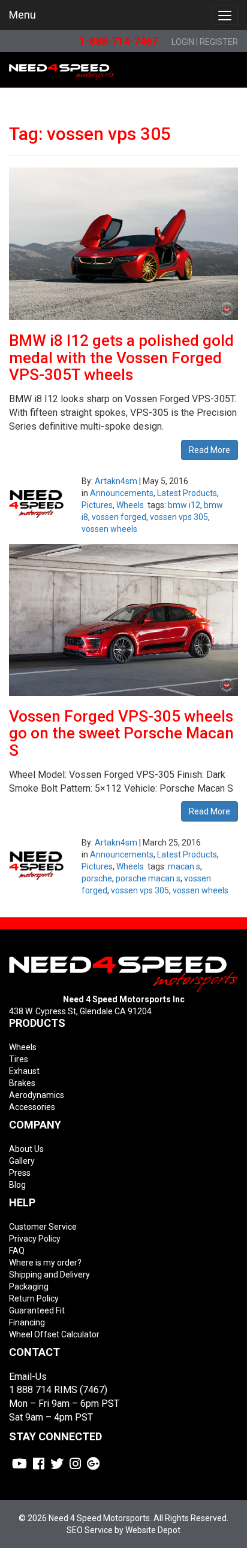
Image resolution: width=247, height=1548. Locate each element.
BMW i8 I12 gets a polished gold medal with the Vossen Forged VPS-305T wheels (121, 358)
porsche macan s (148, 878)
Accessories (32, 1107)
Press (20, 1173)
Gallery (22, 1161)
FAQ (17, 1250)
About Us (26, 1149)
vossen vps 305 (179, 517)
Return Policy (34, 1298)
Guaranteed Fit (37, 1310)
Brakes (22, 1083)
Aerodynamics (36, 1095)
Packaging (29, 1286)
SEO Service (90, 1530)
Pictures (97, 505)
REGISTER (219, 42)
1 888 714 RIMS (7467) (58, 1389)
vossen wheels (109, 529)
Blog (17, 1185)
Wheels (130, 505)
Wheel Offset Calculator (54, 1334)
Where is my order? (45, 1262)
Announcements (121, 493)
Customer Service (43, 1226)
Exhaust (24, 1071)
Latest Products (187, 493)
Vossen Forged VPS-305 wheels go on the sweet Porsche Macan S (121, 733)
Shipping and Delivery (49, 1274)
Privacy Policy (35, 1238)
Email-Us (28, 1376)
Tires (18, 1059)
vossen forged (119, 517)
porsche (97, 878)
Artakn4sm (116, 481)
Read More (209, 450)
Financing (27, 1322)
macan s (184, 866)
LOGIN (182, 42)
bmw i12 (184, 505)
